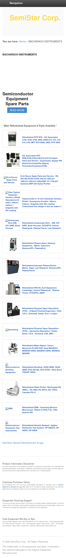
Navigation (16, 3)
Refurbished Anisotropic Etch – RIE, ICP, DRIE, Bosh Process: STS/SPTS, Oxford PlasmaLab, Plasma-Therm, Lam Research (41, 225)
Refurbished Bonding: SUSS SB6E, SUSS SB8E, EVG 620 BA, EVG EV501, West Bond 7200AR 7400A (42, 370)
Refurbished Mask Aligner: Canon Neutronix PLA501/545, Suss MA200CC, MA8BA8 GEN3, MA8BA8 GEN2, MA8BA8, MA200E (41, 349)
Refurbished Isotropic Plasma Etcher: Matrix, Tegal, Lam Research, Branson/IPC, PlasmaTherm (41, 268)
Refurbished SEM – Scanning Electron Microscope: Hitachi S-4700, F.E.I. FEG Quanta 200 (39, 410)
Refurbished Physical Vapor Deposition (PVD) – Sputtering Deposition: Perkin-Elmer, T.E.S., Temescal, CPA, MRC (40, 331)
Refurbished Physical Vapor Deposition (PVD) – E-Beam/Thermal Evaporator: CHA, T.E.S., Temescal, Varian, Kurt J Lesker (42, 311)
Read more (17, 110)
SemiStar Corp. (35, 17)
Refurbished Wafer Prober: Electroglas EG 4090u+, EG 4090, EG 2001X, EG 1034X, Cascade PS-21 (41, 390)
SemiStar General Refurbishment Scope (22, 442)
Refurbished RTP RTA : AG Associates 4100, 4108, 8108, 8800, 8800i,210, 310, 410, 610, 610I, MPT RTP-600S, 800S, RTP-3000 (41, 140)
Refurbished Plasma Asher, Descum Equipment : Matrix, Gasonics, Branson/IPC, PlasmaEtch (38, 246)
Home (22, 41)
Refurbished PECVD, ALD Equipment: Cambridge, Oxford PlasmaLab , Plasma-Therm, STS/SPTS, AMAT (41, 290)
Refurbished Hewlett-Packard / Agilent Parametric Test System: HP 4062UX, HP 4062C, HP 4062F (40, 428)
